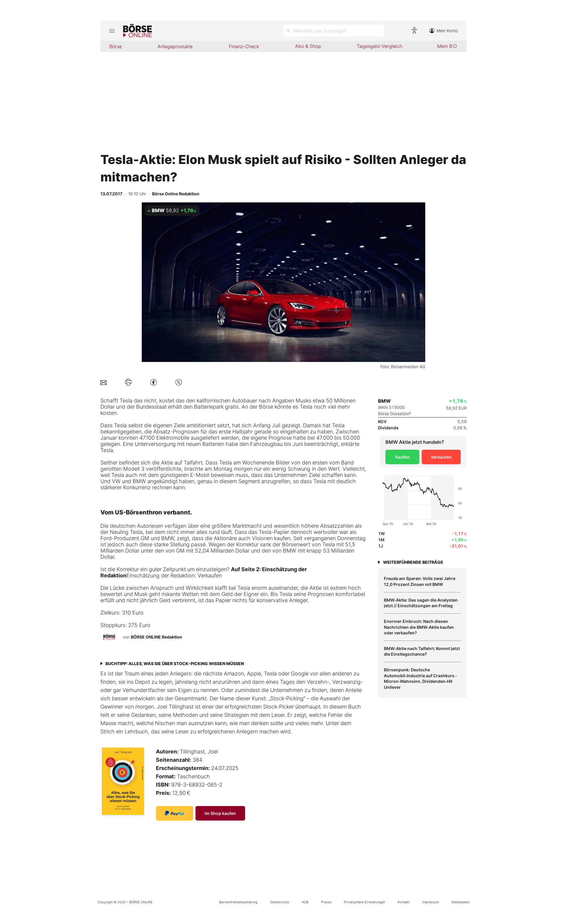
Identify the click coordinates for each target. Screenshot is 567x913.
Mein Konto (447, 30)
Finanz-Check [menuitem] (244, 46)
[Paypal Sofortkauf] (174, 813)
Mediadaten (461, 902)
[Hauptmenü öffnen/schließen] (111, 31)
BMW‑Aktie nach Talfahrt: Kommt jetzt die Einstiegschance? (422, 651)
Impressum (430, 902)
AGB (305, 902)
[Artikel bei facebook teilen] (153, 382)
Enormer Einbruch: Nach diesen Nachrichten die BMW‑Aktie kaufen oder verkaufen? (419, 627)
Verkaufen (441, 456)
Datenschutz (279, 902)
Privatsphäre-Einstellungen (364, 902)
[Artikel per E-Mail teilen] (103, 382)
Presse (326, 902)
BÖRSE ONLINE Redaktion (156, 636)
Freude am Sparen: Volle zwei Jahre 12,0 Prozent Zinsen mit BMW (419, 581)
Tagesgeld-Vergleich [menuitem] (379, 46)
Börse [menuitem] (115, 46)
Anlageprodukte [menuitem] (175, 46)
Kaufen (402, 456)
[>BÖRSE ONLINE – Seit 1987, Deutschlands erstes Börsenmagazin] (137, 31)
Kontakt (404, 902)
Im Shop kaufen (220, 813)
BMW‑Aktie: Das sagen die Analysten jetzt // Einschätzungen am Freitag (421, 602)
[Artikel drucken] (128, 382)
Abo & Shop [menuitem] (308, 46)
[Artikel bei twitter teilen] (178, 382)
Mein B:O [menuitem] (447, 46)
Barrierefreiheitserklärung (238, 902)
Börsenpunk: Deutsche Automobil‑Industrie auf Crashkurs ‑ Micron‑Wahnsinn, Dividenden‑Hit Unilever (420, 678)
